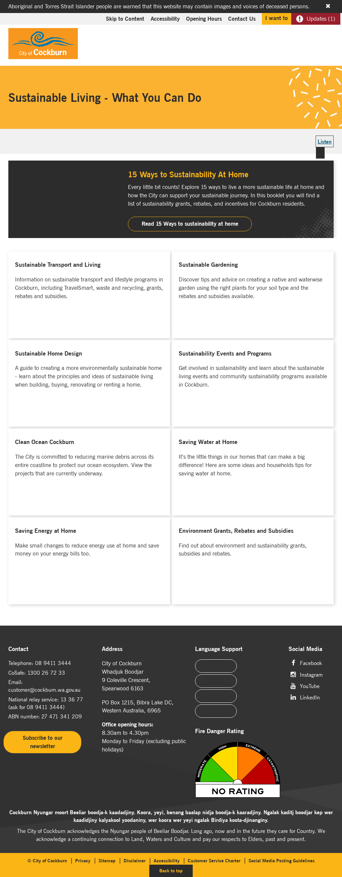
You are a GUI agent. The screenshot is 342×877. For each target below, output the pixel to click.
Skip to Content (125, 18)
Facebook (311, 662)
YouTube (310, 685)
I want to (276, 18)
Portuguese (216, 681)
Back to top (176, 870)
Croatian (216, 711)
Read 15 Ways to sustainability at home (190, 223)
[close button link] (328, 6)
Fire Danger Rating (219, 731)
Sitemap (107, 861)
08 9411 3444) (45, 707)
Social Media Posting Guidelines (281, 861)
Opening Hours (204, 18)
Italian (216, 696)
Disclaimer (135, 861)
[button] (312, 42)
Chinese (216, 666)
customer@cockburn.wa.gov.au (44, 689)
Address (112, 649)
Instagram (311, 674)
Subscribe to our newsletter (42, 741)
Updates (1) (321, 18)
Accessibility (165, 18)
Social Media (305, 649)
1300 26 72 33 (46, 672)
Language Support (218, 649)
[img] (237, 770)
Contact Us (241, 18)
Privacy (83, 861)
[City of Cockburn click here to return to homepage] (43, 45)
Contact (18, 649)
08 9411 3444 (53, 663)
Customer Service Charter (214, 861)
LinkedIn (310, 697)
